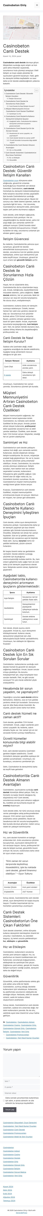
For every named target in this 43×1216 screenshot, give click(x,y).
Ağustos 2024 (9, 1197)
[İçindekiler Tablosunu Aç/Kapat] (35, 90)
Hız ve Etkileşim (14, 158)
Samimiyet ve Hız (15, 114)
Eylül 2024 (7, 1194)
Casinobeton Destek (11, 1158)
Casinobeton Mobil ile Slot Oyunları (17, 1137)
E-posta (7, 375)
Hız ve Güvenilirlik (15, 150)
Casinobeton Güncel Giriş (14, 1028)
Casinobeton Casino (11, 1025)
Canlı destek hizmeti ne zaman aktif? (22, 138)
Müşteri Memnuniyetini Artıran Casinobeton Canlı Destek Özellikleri (20, 110)
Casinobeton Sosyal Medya (14, 1172)
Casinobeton (11, 1022)
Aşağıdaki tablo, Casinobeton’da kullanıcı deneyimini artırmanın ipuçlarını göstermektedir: (23, 123)
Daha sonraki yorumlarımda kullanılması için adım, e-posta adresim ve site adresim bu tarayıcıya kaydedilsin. (22, 1100)
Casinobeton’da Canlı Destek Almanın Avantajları (20, 146)
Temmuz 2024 (9, 1201)
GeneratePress (21, 1213)
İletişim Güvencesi (15, 98)
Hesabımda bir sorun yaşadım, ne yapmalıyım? (20, 135)
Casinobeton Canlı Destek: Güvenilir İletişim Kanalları (19, 95)
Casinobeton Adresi (26, 1022)
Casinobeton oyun (10, 180)
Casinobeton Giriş (14, 5)
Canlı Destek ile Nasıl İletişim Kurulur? (21, 106)
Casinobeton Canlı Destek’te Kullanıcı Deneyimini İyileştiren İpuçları (20, 117)
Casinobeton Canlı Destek (14, 1130)
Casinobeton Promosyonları (17, 1035)
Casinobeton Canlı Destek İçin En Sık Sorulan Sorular (20, 129)
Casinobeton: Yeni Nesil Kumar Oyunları (22, 1038)
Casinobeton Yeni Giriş (19, 1032)
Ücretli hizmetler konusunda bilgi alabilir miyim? (23, 141)
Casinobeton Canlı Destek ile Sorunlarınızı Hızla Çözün (17, 102)
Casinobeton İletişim (11, 1169)
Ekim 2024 (7, 1190)
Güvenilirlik (13, 160)
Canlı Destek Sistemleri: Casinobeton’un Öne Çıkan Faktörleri (21, 154)
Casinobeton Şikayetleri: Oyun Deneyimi (20, 1123)
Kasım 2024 (8, 1187)
